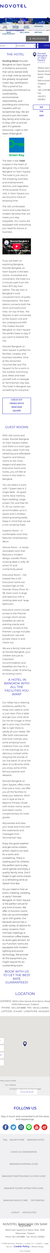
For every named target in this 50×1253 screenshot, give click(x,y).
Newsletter (29, 1212)
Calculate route (26, 1092)
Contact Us (29, 1243)
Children (20, 46)
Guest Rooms (26, 27)
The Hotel (5, 27)
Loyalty (15, 1212)
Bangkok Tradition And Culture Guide (24, 1176)
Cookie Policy (21, 1246)
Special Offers (15, 27)
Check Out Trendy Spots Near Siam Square (16, 405)
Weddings (38, 26)
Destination (37, 1200)
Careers (39, 1243)
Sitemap (19, 1243)
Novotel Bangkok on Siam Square (26, 1089)
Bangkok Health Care (15, 1200)
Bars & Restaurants (8, 33)
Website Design (37, 1247)
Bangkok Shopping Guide (24, 1164)
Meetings (38, 32)
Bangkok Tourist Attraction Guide (23, 1188)
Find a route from (8, 1081)
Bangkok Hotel (36, 1140)
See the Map (41, 108)
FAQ (5, 1140)
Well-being (24, 32)
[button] (25, 1044)
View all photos (39, 38)
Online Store (16, 1140)
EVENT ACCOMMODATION (24, 1152)
